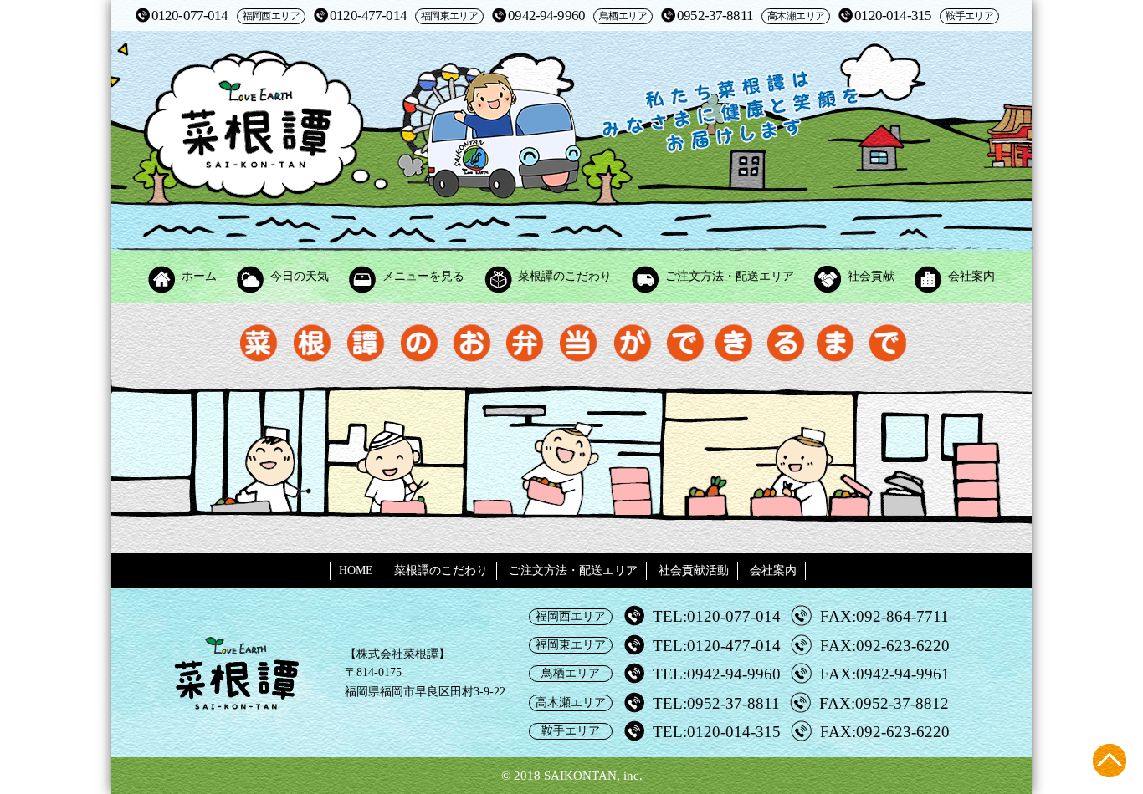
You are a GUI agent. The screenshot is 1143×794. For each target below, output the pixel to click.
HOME (356, 570)
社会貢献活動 (694, 570)
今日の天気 (299, 276)
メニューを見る (423, 276)
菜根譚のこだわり (565, 276)
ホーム (199, 276)
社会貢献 (871, 276)
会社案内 (971, 276)
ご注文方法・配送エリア (729, 276)
